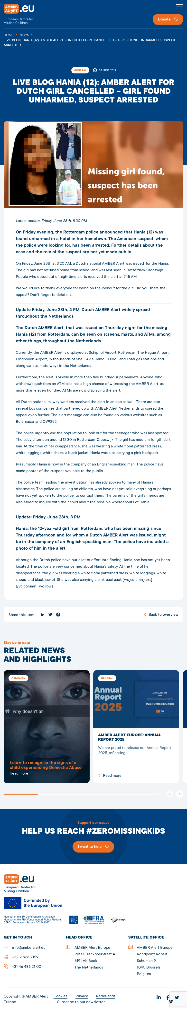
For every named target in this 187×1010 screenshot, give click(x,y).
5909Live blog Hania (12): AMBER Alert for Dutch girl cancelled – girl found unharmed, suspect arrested (47, 726)
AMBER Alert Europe (23, 14)
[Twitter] (50, 614)
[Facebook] (58, 614)
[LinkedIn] (42, 614)
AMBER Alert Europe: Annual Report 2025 (136, 726)
